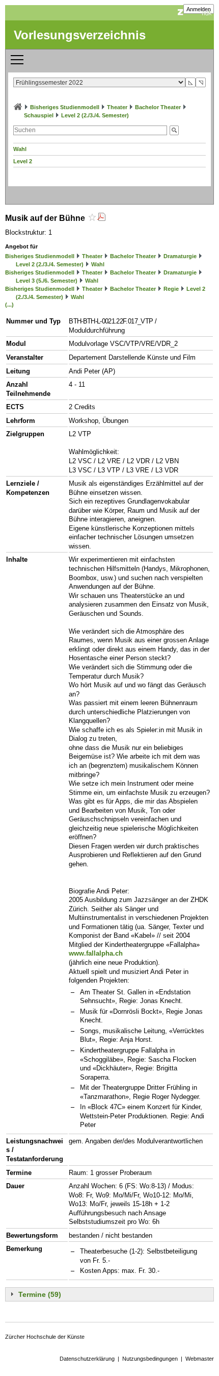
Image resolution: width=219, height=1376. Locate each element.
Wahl (19, 149)
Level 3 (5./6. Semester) (46, 281)
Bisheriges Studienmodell (64, 107)
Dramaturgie (180, 256)
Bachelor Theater (158, 107)
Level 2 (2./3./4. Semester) (95, 115)
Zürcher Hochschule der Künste (45, 1337)
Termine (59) (39, 1294)
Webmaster (199, 1359)
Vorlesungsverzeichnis (80, 35)
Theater (117, 107)
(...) (9, 305)
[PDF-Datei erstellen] (101, 218)
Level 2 (22, 161)
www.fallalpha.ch (96, 953)
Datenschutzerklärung (87, 1359)
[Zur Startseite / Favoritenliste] (17, 107)
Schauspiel (38, 115)
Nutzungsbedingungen (150, 1359)
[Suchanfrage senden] (174, 130)
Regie (171, 289)
